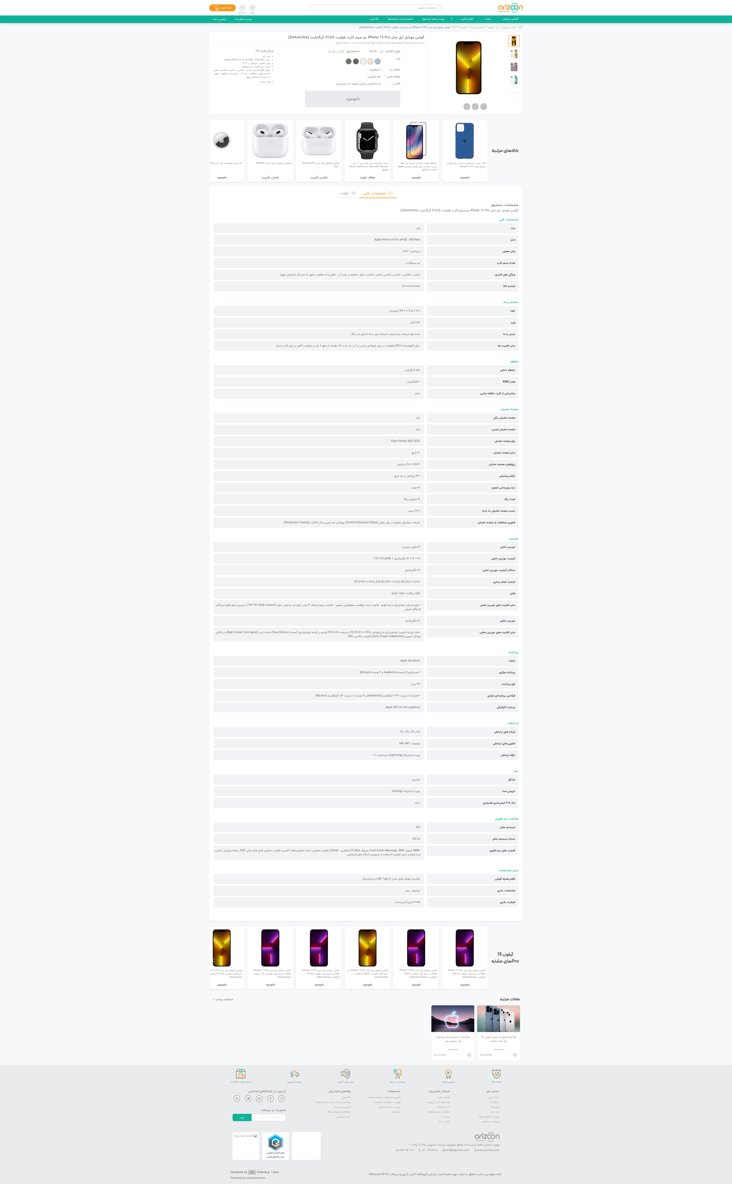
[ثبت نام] (242, 7)
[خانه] (520, 27)
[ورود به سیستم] (252, 7)
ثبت (241, 1118)
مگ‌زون (374, 19)
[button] (213, 153)
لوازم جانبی (467, 19)
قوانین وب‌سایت (342, 1107)
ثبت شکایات (443, 1107)
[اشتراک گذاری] (475, 106)
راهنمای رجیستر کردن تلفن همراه (333, 1102)
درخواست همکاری (490, 1121)
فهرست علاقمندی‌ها (489, 1117)
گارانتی (396, 83)
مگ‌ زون (346, 1097)
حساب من (494, 1097)
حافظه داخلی (393, 77)
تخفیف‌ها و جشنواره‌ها (400, 19)
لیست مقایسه (243, 19)
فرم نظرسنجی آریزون (439, 1102)
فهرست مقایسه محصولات (386, 1102)
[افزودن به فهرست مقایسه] (466, 106)
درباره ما (446, 1117)
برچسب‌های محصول (433, 19)
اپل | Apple (376, 51)
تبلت (488, 19)
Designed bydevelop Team (255, 1172)
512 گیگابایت (374, 77)
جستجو (396, 1112)
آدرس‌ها (495, 1107)
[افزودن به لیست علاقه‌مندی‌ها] (483, 106)
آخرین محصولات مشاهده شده (384, 1097)
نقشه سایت (443, 1097)
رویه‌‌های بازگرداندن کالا (339, 1112)
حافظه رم (395, 70)
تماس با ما (220, 19)
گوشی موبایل (510, 19)
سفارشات (494, 1102)
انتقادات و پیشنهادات (438, 1112)
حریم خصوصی (343, 1117)
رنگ (398, 59)
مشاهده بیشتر (224, 999)
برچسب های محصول (389, 1107)
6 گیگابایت (375, 70)
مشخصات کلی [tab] (374, 193)
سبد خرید (494, 1112)
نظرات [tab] (344, 193)
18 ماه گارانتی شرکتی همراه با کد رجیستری (358, 84)
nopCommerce (255, 1178)
